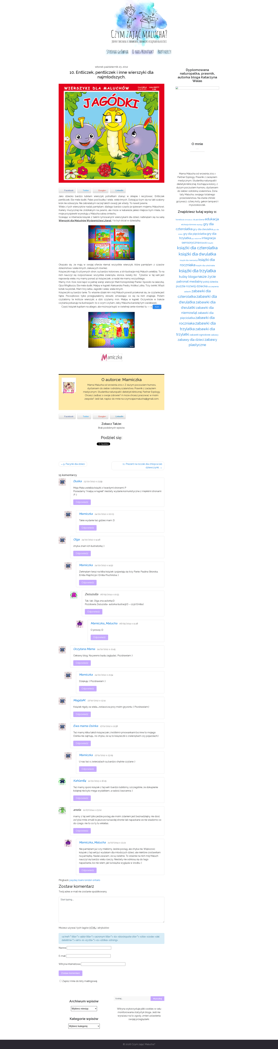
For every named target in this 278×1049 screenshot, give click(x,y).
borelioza (180, 219)
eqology (200, 224)
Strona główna (117, 51)
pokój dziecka (210, 281)
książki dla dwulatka (197, 254)
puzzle (180, 286)
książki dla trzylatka (197, 270)
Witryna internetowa (69, 964)
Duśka (77, 481)
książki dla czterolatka (197, 247)
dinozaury (188, 220)
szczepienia (213, 286)
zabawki (187, 292)
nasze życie (206, 276)
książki (210, 243)
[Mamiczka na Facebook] (124, 403)
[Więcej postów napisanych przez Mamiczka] (129, 403)
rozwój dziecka (196, 286)
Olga (76, 539)
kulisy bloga (188, 276)
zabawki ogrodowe (200, 334)
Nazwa (62, 947)
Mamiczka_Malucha (104, 623)
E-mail (62, 956)
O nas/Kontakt (143, 51)
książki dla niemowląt (189, 260)
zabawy (214, 335)
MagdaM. (79, 700)
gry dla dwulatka (203, 229)
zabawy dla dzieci (191, 340)
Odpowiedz (82, 502)
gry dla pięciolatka (194, 233)
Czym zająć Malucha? (143, 1044)
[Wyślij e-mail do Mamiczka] (119, 403)
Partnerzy (164, 51)
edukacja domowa (188, 224)
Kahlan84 (79, 780)
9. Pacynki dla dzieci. (74, 464)
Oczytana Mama (84, 649)
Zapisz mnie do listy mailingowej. (79, 981)
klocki (203, 242)
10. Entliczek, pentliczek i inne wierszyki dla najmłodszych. (111, 74)
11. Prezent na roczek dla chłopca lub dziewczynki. (142, 466)
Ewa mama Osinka (85, 726)
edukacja (212, 219)
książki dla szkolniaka (205, 265)
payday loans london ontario (85, 880)
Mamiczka (86, 514)
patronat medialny (190, 281)
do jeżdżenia (198, 219)
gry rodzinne (196, 238)
